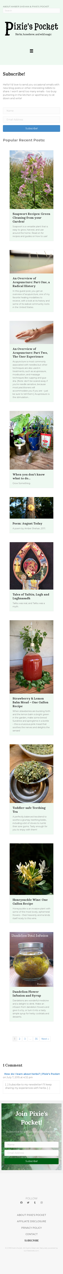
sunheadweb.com (31, 1251)
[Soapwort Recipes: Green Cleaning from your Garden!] (31, 179)
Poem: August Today (27, 523)
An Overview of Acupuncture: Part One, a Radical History (31, 282)
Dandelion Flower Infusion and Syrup (27, 993)
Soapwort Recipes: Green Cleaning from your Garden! (31, 217)
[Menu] (31, 51)
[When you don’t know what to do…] (31, 440)
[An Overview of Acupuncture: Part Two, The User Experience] (31, 332)
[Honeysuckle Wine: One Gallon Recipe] (31, 869)
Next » (45, 1038)
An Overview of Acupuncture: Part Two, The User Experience (30, 352)
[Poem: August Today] (31, 507)
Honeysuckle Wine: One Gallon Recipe (30, 901)
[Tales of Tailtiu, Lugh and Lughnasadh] (31, 565)
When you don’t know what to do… (29, 476)
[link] (31, 1215)
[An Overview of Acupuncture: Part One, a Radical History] (31, 261)
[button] (21, 1202)
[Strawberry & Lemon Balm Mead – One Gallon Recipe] (31, 656)
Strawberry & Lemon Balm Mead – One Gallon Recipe (30, 702)
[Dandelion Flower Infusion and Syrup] (31, 959)
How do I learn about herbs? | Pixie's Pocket (32, 1074)
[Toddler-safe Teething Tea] (31, 773)
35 (36, 1038)
